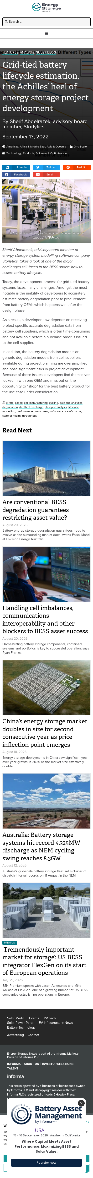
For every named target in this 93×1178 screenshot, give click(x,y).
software (55, 411)
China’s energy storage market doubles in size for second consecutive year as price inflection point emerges (44, 733)
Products (28, 153)
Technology (13, 153)
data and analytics (71, 402)
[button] (16, 167)
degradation (10, 407)
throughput (29, 415)
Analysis (27, 53)
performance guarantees (32, 411)
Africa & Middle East (32, 146)
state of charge (71, 411)
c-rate (10, 402)
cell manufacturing (36, 402)
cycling (53, 402)
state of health (11, 415)
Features (10, 53)
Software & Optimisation (51, 153)
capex (19, 402)
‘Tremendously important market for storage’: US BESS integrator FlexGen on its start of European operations (44, 961)
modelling (8, 411)
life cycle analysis (56, 407)
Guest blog (46, 53)
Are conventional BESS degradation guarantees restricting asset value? (35, 509)
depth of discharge (31, 407)
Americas (12, 146)
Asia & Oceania (56, 146)
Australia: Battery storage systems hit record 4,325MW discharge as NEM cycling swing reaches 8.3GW (41, 846)
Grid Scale (80, 146)
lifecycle (73, 407)
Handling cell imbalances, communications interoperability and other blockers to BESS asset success (45, 619)
